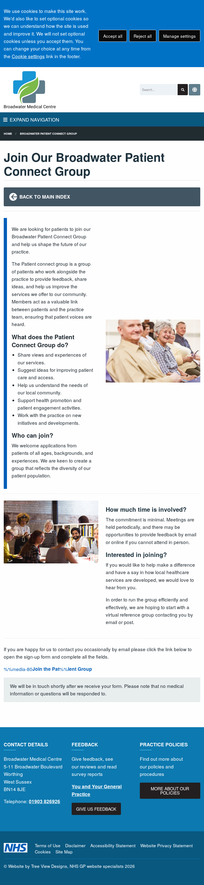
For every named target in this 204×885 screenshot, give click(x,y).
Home (8, 133)
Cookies (43, 851)
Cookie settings (28, 56)
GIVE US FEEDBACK (96, 809)
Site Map (64, 851)
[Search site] (183, 89)
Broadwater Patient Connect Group (48, 133)
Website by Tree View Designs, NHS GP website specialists (66, 866)
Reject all (143, 36)
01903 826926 (44, 801)
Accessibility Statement (113, 845)
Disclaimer (75, 845)
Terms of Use (47, 845)
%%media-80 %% (48, 669)
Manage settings (179, 36)
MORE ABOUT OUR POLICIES (170, 790)
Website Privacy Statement (166, 845)
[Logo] (30, 90)
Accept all (112, 36)
